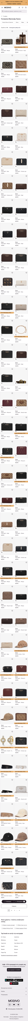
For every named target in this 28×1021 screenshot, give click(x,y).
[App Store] (18, 980)
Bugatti (3, 946)
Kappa (15, 940)
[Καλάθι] (25, 7)
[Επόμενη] (26, 2)
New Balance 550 (18, 943)
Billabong (3, 940)
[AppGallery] (14, 983)
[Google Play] (9, 980)
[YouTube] (14, 1004)
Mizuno (16, 946)
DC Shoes (3, 937)
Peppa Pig (3, 952)
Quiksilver (16, 937)
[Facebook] (18, 1004)
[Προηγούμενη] (2, 2)
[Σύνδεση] (19, 7)
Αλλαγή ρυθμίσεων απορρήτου (16, 1016)
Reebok (3, 949)
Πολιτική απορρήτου (14, 1018)
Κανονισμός (6, 1016)
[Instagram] (9, 1004)
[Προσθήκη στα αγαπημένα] (12, 31)
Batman (16, 949)
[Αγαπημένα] (22, 7)
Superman (3, 943)
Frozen (15, 952)
